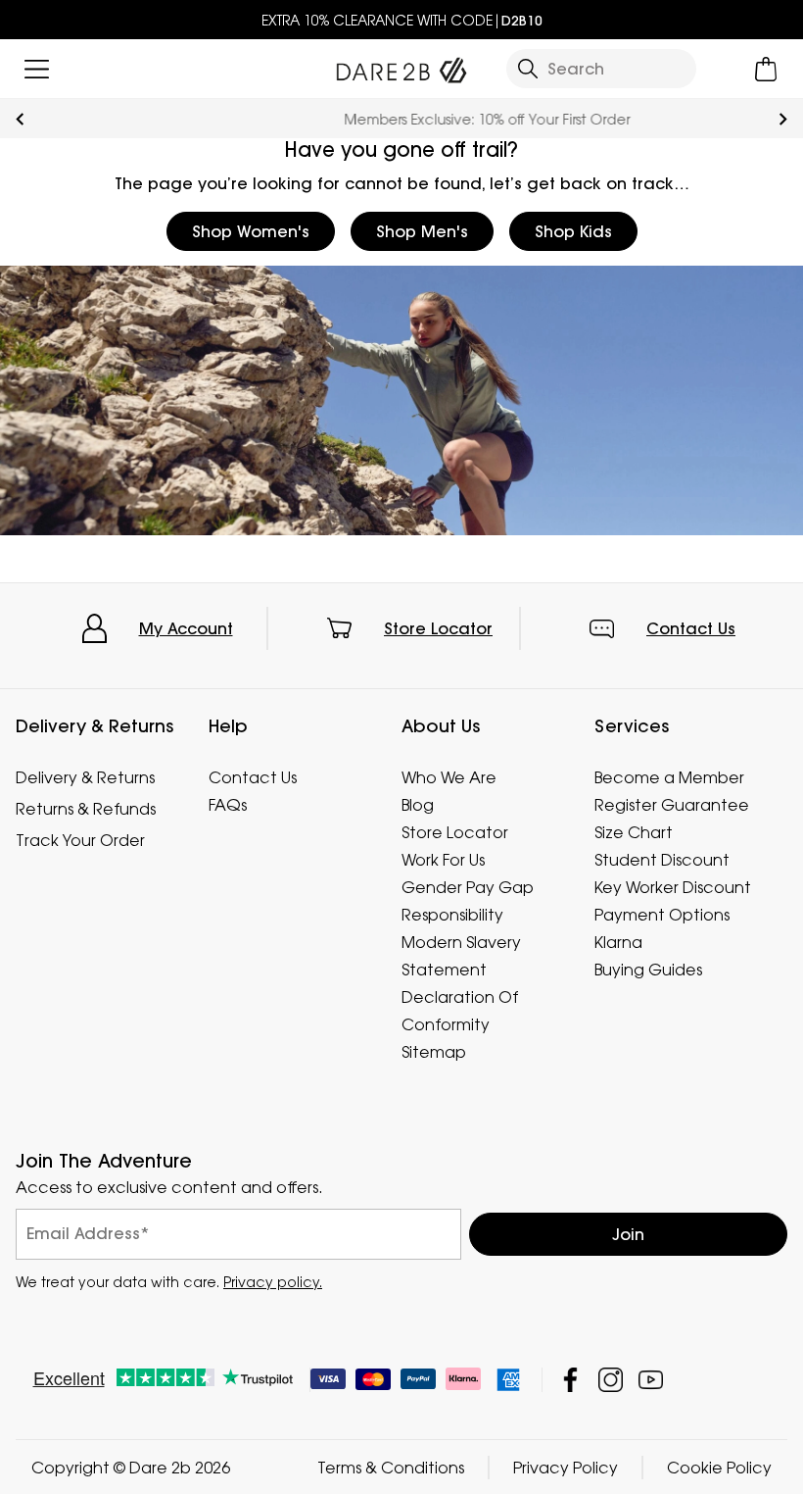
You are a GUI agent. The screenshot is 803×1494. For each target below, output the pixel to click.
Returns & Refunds (86, 809)
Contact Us (690, 628)
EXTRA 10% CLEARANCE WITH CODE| (402, 20)
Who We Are (449, 777)
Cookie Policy (719, 1466)
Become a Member (669, 777)
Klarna (618, 942)
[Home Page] (401, 65)
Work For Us (443, 860)
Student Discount (662, 860)
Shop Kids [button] (573, 231)
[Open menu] (36, 69)
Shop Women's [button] (250, 231)
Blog (418, 805)
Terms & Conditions (390, 1466)
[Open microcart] (766, 69)
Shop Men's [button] (422, 231)
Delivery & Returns (85, 777)
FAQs (228, 805)
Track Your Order (80, 840)
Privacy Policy (565, 1466)
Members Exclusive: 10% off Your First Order (401, 119)
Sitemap (434, 1052)
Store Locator (438, 628)
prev (20, 119)
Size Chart (633, 832)
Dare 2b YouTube (650, 1379)
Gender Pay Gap (468, 887)
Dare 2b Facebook (570, 1379)
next (783, 119)
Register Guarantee (671, 805)
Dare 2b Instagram (610, 1379)
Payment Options (662, 914)
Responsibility (452, 914)
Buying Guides (648, 969)
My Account (186, 628)
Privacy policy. (272, 1280)
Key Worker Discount (672, 887)
